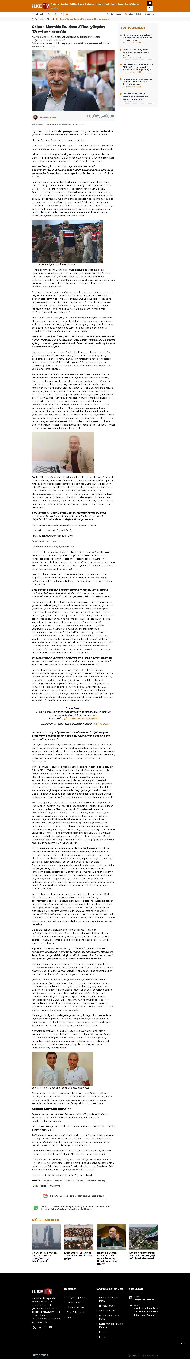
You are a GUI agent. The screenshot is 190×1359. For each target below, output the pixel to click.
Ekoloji (120, 4)
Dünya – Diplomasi (86, 4)
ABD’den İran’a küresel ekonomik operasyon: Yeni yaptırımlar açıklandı (136, 97)
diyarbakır (69, 1181)
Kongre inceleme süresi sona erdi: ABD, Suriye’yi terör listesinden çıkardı (137, 83)
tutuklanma (55, 1186)
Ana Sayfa (55, 4)
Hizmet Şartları (107, 1306)
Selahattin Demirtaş (96, 1181)
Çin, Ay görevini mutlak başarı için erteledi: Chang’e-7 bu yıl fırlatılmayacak (137, 39)
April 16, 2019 (101, 723)
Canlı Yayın (151, 14)
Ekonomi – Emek (102, 4)
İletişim (103, 1337)
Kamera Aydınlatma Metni (109, 1299)
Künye (102, 1332)
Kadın (113, 4)
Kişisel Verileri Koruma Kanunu (111, 1325)
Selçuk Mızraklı (39, 1186)
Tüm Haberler (115, 14)
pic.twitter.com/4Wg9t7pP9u (81, 718)
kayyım (80, 1181)
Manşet (50, 19)
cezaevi (58, 1181)
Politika (73, 4)
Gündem (64, 4)
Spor (69, 1317)
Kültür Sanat (73, 1302)
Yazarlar (54, 8)
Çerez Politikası (107, 1310)
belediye (48, 1181)
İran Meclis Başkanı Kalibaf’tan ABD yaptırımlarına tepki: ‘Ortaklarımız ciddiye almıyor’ (138, 68)
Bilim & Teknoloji (132, 4)
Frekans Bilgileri (134, 14)
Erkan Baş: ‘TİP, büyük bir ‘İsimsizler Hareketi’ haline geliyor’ (136, 53)
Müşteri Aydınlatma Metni (109, 1317)
